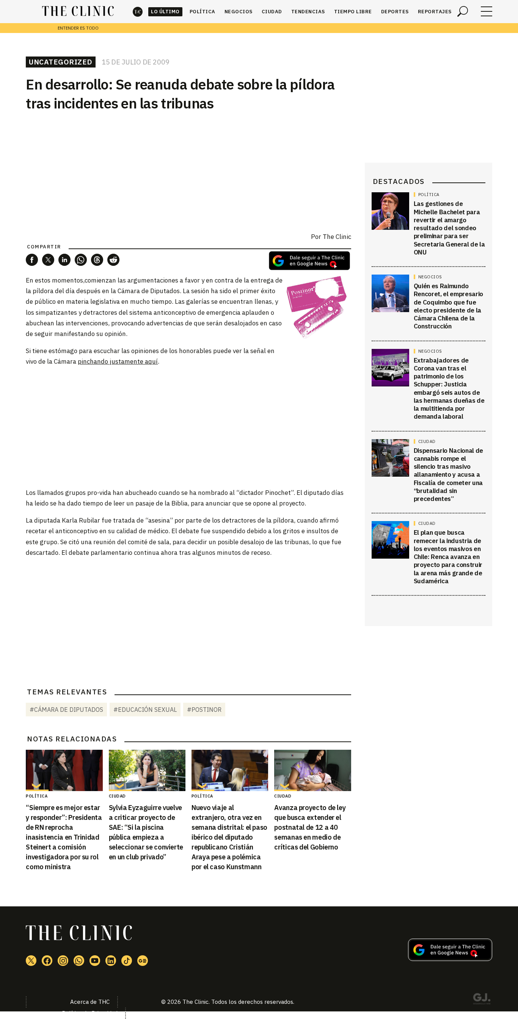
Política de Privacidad (90, 1013)
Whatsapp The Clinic (79, 960)
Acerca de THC (90, 1001)
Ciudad (272, 11)
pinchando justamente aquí (118, 361)
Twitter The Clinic (31, 960)
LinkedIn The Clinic (110, 960)
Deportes (395, 11)
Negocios (238, 11)
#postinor (204, 709)
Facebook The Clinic (47, 960)
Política (202, 11)
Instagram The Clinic (63, 960)
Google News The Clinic (142, 960)
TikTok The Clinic (126, 960)
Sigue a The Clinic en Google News (309, 261)
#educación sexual (145, 709)
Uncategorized (61, 61)
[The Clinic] (78, 11)
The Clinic (138, 11)
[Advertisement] (188, 427)
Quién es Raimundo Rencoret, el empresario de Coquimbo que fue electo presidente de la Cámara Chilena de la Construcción (448, 306)
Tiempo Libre (353, 11)
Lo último (165, 11)
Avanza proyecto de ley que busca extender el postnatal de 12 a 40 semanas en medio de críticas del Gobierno (309, 827)
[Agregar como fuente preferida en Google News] (450, 958)
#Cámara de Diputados (66, 709)
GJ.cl (481, 1000)
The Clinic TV (94, 960)
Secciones (486, 11)
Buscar (462, 11)
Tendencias (308, 11)
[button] (32, 260)
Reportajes (435, 11)
